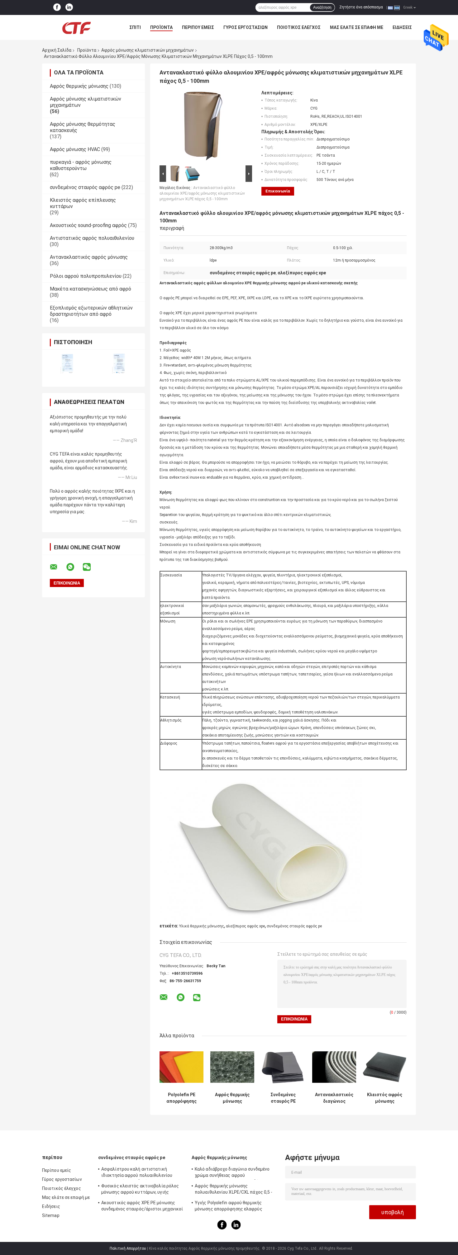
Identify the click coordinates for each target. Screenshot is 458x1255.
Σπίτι (135, 27)
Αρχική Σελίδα (56, 50)
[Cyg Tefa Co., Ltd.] (76, 27)
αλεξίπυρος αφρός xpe (245, 926)
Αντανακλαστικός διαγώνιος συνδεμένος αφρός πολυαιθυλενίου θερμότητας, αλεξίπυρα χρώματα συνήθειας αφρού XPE (334, 1098)
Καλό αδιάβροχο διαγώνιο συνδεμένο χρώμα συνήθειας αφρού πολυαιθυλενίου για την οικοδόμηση (232, 1173)
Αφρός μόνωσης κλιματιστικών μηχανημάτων (147, 50)
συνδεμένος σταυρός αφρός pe (85, 187)
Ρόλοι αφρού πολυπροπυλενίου (86, 276)
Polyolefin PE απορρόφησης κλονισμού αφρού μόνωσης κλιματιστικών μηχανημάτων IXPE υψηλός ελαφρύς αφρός (181, 1098)
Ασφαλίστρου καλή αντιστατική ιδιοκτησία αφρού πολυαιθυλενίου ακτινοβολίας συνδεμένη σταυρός (136, 1173)
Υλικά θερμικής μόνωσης (201, 926)
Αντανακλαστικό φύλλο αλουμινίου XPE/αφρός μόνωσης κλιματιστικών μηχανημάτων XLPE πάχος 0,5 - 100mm (202, 193)
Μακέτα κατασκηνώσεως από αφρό (90, 289)
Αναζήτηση (322, 7)
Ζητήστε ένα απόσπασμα (361, 7)
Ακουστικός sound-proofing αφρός (88, 225)
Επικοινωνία (277, 191)
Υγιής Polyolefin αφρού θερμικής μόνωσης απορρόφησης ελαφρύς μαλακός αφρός (228, 1206)
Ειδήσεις (402, 27)
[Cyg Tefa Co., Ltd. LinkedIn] (69, 7)
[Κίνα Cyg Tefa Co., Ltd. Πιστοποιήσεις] (67, 364)
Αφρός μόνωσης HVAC (75, 149)
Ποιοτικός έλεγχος (299, 27)
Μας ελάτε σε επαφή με (356, 27)
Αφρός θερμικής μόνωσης (79, 86)
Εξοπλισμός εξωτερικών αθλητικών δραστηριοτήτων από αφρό (91, 311)
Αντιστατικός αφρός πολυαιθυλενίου (92, 238)
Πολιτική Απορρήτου (128, 1248)
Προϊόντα (161, 27)
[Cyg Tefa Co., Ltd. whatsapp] (74, 567)
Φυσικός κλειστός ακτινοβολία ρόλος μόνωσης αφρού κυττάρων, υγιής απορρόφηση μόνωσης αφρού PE (140, 1189)
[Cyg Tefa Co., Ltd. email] (57, 567)
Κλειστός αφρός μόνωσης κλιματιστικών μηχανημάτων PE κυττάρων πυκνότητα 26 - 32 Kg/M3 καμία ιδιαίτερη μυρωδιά (385, 1098)
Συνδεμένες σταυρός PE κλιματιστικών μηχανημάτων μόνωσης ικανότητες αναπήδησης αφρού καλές (283, 1098)
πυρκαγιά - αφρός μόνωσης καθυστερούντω (81, 165)
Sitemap (51, 1215)
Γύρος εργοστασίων (245, 27)
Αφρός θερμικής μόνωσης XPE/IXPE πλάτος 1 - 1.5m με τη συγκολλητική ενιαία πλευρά (232, 1098)
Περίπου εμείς (198, 27)
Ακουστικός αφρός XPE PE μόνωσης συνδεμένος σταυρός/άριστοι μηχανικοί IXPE (142, 1206)
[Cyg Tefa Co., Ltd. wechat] (90, 567)
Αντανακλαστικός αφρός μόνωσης (89, 257)
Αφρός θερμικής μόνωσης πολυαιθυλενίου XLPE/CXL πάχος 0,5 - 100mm (234, 1189)
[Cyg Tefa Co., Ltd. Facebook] (57, 7)
